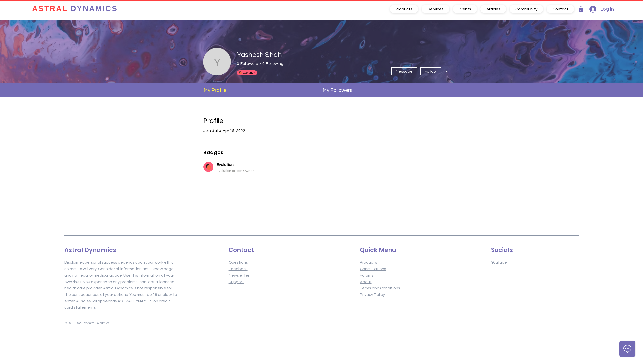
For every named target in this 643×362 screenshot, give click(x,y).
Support (236, 282)
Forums (366, 275)
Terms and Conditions (380, 288)
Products (368, 262)
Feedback (238, 269)
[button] (581, 9)
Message (404, 71)
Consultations (373, 269)
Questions (238, 262)
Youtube (499, 262)
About (366, 282)
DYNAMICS (75, 9)
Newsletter (239, 275)
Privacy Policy (372, 295)
